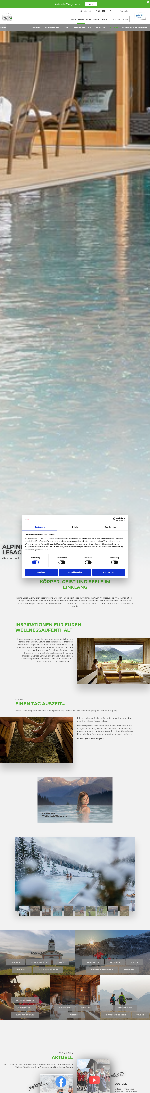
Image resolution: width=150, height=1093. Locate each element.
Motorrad (100, 27)
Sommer (81, 19)
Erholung (86, 1008)
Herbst (73, 19)
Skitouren (115, 962)
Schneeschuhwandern (102, 970)
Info (91, 4)
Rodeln (134, 962)
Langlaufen (93, 962)
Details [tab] (75, 527)
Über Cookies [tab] (110, 527)
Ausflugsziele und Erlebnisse (135, 27)
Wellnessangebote (54, 816)
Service (104, 19)
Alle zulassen (108, 572)
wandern (125, 998)
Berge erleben (125, 1008)
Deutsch (124, 11)
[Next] (133, 911)
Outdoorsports (52, 27)
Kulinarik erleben (25, 1000)
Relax (75, 998)
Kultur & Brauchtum (82, 27)
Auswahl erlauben (75, 572)
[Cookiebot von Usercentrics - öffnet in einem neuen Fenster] (115, 519)
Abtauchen (64, 1008)
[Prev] (17, 911)
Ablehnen (41, 572)
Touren (140, 1015)
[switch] (61, 562)
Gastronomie (25, 1008)
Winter (88, 19)
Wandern (36, 27)
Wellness (113, 27)
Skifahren (129, 970)
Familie (66, 27)
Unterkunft (119, 19)
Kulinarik (96, 19)
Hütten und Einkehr (116, 1015)
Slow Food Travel (25, 1015)
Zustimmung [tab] (40, 527)
